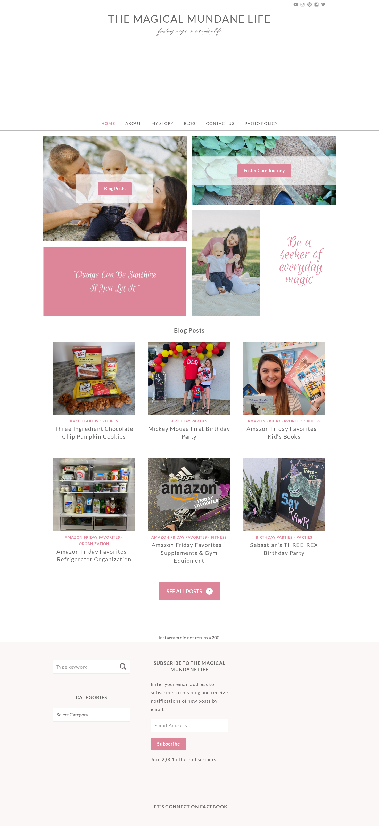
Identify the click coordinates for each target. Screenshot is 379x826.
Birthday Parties (189, 421)
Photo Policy (261, 123)
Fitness (219, 537)
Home (108, 123)
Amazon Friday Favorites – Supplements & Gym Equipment (189, 552)
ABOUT (133, 123)
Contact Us (220, 123)
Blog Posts (115, 188)
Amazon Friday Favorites (275, 421)
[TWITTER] (323, 4)
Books (314, 421)
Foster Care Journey (264, 170)
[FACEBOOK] (316, 4)
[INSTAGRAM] (302, 4)
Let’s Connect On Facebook (189, 806)
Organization (94, 543)
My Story (162, 123)
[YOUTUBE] (296, 4)
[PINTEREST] (309, 4)
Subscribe (168, 744)
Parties (304, 537)
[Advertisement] (189, 78)
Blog (190, 123)
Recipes (110, 421)
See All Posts (184, 591)
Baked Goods (84, 421)
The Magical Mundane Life (189, 19)
